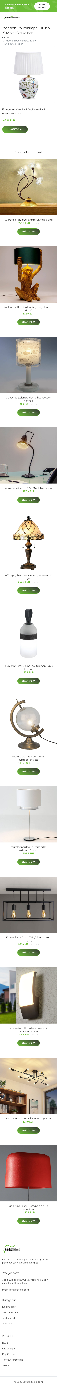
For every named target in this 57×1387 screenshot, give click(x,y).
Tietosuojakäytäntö (12, 1359)
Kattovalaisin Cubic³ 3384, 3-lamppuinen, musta (28, 939)
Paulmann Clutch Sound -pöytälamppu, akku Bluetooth (29, 667)
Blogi (5, 1343)
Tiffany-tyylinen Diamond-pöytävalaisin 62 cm (28, 577)
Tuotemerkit (8, 1318)
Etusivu (6, 37)
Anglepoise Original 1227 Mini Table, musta (28, 488)
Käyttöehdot (9, 1354)
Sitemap (6, 1365)
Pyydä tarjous (42, 5)
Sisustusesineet (10, 1312)
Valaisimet (21, 109)
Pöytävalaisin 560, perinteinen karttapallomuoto (28, 758)
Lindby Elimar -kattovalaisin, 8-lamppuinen (28, 1118)
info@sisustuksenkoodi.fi (15, 1289)
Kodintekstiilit (9, 1306)
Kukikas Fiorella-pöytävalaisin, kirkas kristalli (28, 219)
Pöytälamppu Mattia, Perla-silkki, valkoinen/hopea (28, 848)
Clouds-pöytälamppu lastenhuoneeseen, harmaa (28, 399)
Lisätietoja (15, 129)
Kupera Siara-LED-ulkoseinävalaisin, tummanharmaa (28, 1030)
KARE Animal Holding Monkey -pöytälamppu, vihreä (28, 309)
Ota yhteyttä (9, 1348)
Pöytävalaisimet (36, 109)
